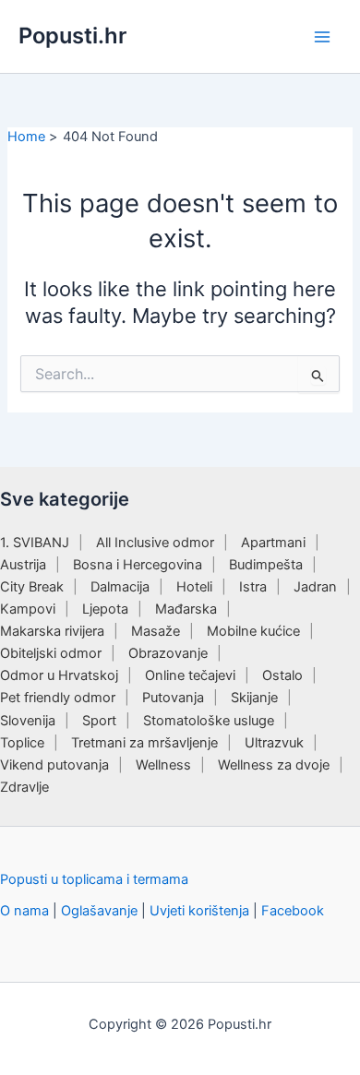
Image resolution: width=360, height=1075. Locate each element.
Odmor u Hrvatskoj (59, 675)
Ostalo (282, 675)
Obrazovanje (168, 653)
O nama (24, 910)
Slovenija (27, 720)
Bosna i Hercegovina (137, 564)
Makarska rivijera (52, 631)
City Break (32, 587)
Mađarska (186, 609)
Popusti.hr (72, 35)
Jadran (315, 587)
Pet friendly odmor (57, 697)
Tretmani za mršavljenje (144, 743)
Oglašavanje (99, 910)
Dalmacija (120, 587)
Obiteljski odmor (51, 653)
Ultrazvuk (274, 743)
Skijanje (254, 697)
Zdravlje (24, 787)
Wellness (163, 765)
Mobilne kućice (253, 631)
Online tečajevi (190, 675)
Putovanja (173, 697)
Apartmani (273, 542)
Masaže (155, 631)
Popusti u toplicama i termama (94, 879)
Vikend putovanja (54, 765)
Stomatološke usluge (208, 720)
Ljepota (105, 609)
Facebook (292, 910)
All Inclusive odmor (155, 542)
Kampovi (27, 609)
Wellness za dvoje (274, 765)
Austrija (23, 564)
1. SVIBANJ (34, 542)
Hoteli (194, 587)
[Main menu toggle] (322, 37)
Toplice (22, 743)
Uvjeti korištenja (199, 910)
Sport (99, 720)
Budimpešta (266, 564)
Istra (253, 587)
